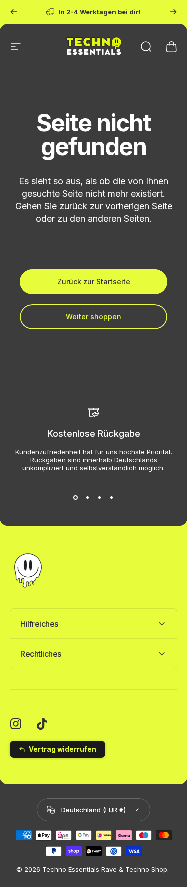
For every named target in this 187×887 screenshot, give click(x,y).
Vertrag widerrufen (62, 749)
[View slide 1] (76, 498)
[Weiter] (173, 12)
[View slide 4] (112, 498)
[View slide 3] (100, 498)
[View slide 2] (88, 498)
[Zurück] (14, 12)
